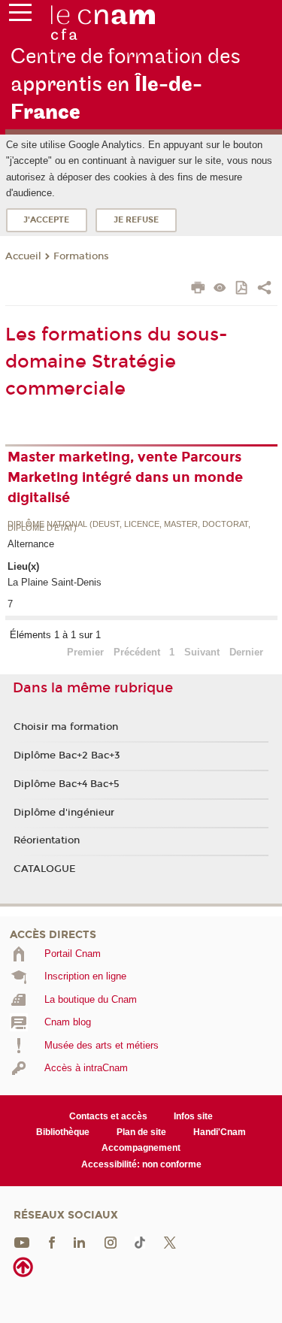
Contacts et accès (108, 1116)
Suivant (202, 652)
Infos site (193, 1116)
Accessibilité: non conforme (141, 1164)
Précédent (137, 652)
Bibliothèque (62, 1132)
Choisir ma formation (66, 727)
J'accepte (46, 220)
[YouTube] (22, 1242)
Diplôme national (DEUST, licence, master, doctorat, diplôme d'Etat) (129, 526)
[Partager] (264, 289)
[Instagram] (110, 1242)
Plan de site (141, 1132)
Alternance (31, 543)
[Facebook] (52, 1242)
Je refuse (136, 220)
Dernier (246, 652)
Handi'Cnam (219, 1132)
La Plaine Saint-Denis (55, 582)
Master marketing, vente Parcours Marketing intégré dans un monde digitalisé (125, 477)
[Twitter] (170, 1242)
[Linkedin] (79, 1242)
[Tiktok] (140, 1242)
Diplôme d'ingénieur (64, 813)
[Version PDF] (242, 289)
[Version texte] (220, 289)
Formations (81, 256)
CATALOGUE (45, 869)
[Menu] (20, 16)
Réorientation (47, 840)
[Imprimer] (198, 289)
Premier (85, 652)
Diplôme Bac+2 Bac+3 (67, 755)
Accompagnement (141, 1148)
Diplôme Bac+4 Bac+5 (67, 784)
